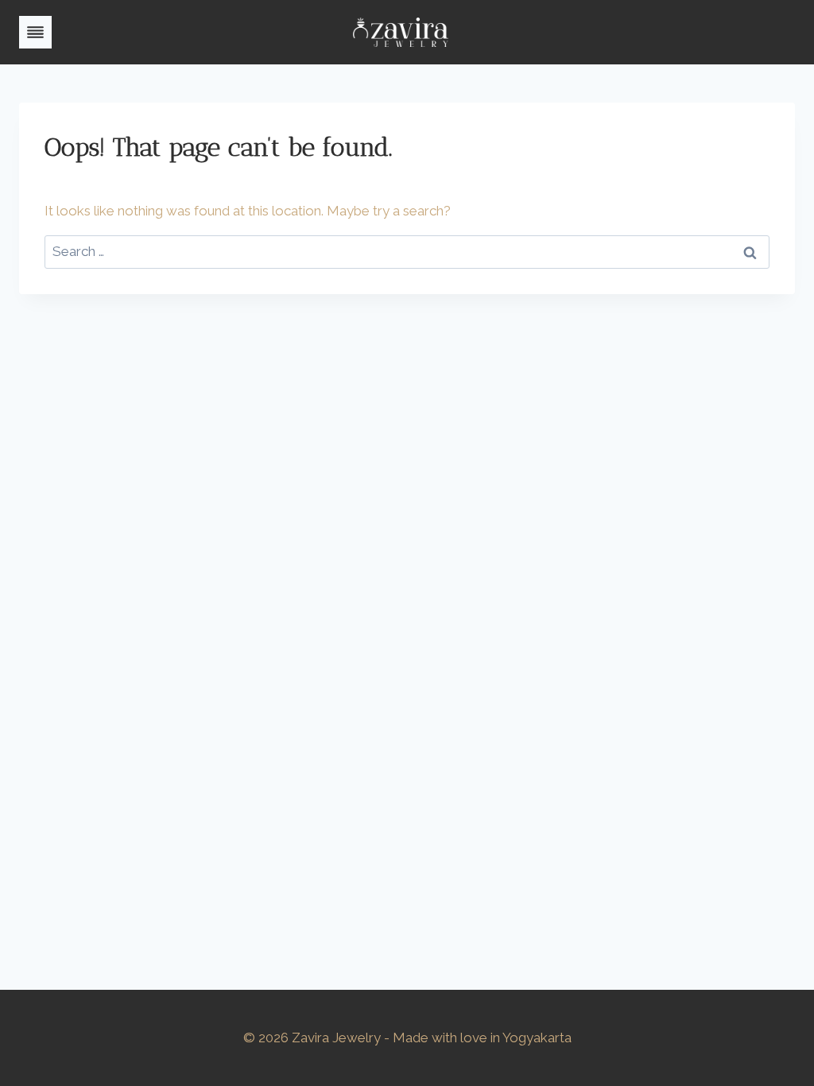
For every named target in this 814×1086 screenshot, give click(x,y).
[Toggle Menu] (35, 32)
